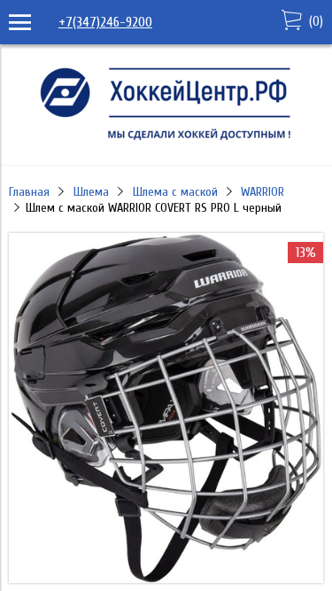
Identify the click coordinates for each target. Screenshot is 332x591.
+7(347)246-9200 (105, 22)
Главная (29, 191)
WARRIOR (262, 191)
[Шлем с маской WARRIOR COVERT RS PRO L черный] (166, 579)
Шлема (91, 191)
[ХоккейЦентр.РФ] (166, 140)
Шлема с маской (175, 191)
